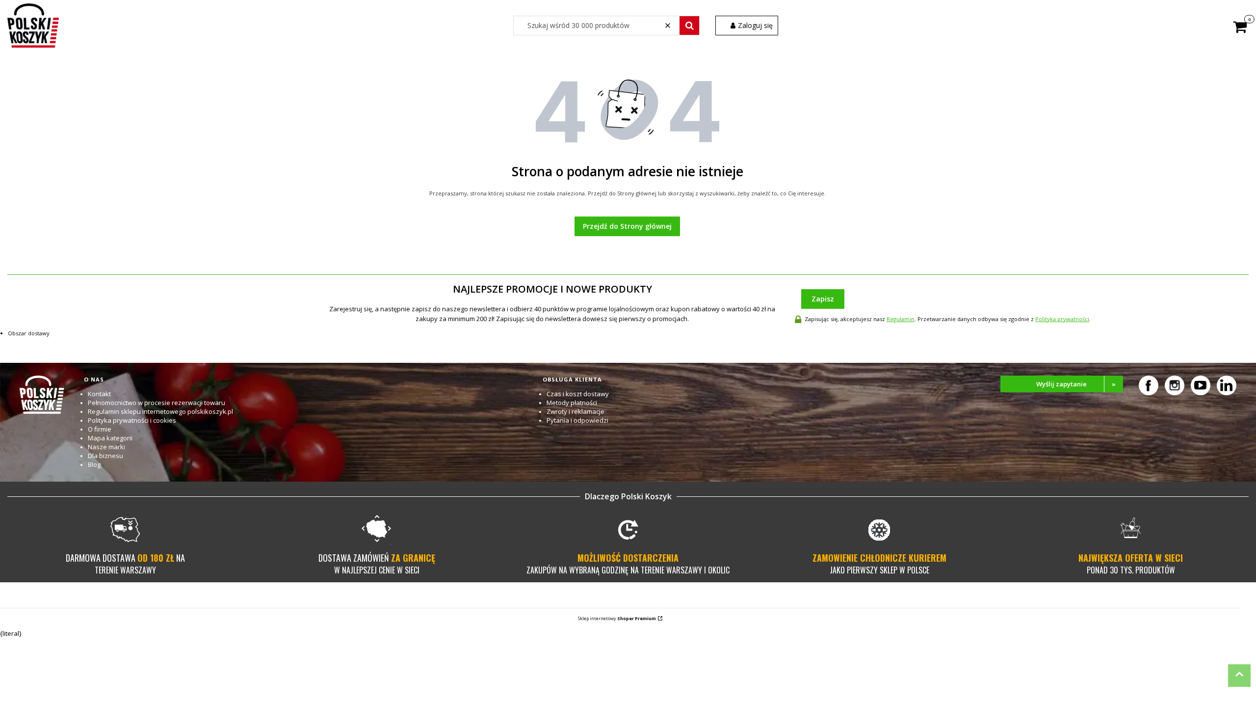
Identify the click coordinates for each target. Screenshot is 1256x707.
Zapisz (822, 298)
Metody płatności (572, 402)
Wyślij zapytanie (1076, 384)
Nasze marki (106, 446)
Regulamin (901, 319)
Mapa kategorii (110, 438)
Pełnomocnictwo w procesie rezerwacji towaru (156, 402)
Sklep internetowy (617, 618)
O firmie (99, 429)
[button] (689, 25)
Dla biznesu (105, 455)
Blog (94, 464)
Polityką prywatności (1062, 319)
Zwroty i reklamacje (575, 411)
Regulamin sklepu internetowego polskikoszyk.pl (160, 411)
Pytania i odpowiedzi (577, 420)
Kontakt (99, 393)
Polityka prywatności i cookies (132, 420)
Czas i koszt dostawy (578, 393)
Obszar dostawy (29, 333)
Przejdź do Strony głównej (627, 226)
